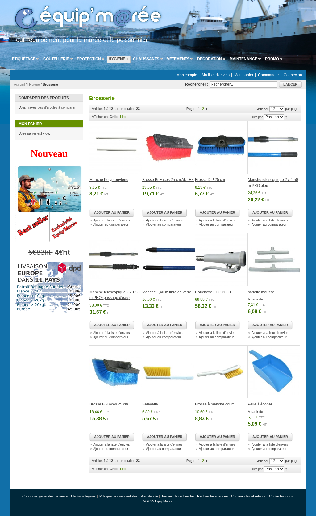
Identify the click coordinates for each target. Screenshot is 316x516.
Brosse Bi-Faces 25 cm (108, 404)
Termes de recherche (177, 496)
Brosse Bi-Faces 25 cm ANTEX (168, 180)
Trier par (256, 117)
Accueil (19, 84)
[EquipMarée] (87, 18)
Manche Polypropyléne (108, 180)
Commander (268, 75)
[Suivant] (207, 109)
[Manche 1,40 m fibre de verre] (168, 259)
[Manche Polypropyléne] (115, 147)
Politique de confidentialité (118, 496)
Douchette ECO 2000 (213, 292)
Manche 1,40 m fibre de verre (166, 292)
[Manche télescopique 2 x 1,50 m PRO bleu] (274, 147)
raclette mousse (261, 292)
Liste (123, 117)
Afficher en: (100, 117)
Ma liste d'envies (216, 75)
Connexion (293, 75)
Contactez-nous (281, 496)
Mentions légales (83, 496)
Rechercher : (196, 84)
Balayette (150, 404)
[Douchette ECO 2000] (221, 259)
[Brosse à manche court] (221, 371)
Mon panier (243, 75)
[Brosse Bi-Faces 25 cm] (115, 371)
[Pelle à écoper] (274, 371)
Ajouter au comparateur (110, 224)
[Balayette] (168, 371)
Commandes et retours (248, 496)
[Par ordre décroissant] (286, 117)
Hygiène (33, 84)
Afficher (262, 109)
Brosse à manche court (214, 404)
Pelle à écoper (260, 404)
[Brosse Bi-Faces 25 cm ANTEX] (168, 147)
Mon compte (187, 75)
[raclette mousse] (274, 259)
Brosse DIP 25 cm (210, 180)
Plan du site (149, 496)
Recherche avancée (212, 496)
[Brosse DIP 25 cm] (221, 147)
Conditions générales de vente (45, 496)
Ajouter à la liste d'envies (111, 220)
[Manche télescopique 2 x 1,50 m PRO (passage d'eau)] (115, 259)
